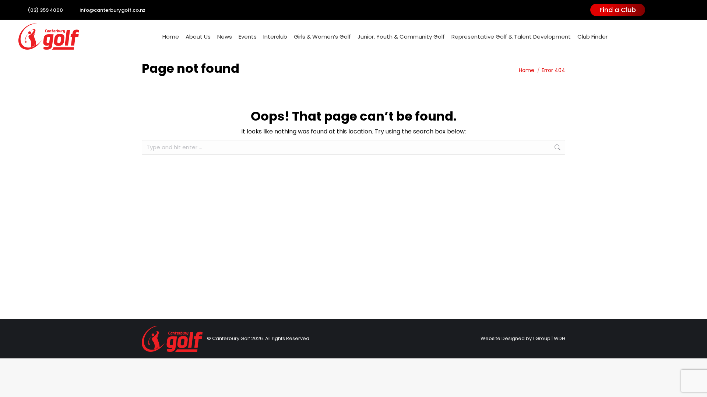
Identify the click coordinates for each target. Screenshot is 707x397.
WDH (559, 338)
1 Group (542, 338)
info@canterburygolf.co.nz (112, 10)
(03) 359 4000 (45, 10)
